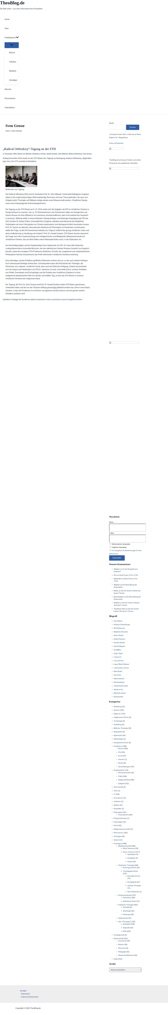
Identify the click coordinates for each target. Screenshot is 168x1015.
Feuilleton (117, 746)
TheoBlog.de (12, 2)
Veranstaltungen (124, 767)
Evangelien (131, 858)
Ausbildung (118, 724)
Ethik (124, 931)
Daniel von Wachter (24, 154)
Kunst (120, 756)
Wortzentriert (118, 697)
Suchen (132, 127)
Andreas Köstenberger (122, 624)
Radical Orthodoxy (75, 154)
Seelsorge (126, 914)
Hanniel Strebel (119, 642)
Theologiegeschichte (130, 871)
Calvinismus (127, 897)
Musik (120, 763)
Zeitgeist (121, 783)
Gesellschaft (118, 770)
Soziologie (117, 836)
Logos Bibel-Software (121, 664)
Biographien (118, 732)
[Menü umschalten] (12, 45)
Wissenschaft (118, 938)
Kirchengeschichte (129, 867)
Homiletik (126, 907)
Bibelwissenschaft (124, 846)
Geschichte (122, 941)
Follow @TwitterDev (116, 143)
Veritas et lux (118, 689)
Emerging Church (133, 876)
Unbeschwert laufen (121, 686)
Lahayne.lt (117, 657)
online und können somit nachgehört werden (64, 299)
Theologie (117, 843)
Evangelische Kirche (121, 742)
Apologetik (126, 924)
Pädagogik (122, 952)
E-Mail (111, 533)
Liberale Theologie (134, 885)
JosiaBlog (117, 650)
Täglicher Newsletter (119, 547)
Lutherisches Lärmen (121, 668)
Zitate (116, 959)
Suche (111, 123)
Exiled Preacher (119, 639)
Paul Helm (117, 675)
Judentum (117, 801)
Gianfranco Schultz (39, 154)
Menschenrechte (124, 772)
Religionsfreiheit (124, 780)
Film (119, 752)
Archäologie (118, 721)
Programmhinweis (120, 818)
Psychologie (118, 822)
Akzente (117, 710)
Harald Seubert (52, 154)
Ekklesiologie (118, 739)
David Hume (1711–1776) (128, 575)
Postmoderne (123, 815)
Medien (116, 805)
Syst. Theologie (123, 922)
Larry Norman (119, 661)
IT (114, 794)
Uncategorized (119, 935)
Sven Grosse (87, 154)
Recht (116, 825)
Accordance (118, 621)
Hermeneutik (118, 787)
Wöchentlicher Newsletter (120, 544)
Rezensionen (118, 833)
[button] (17, 37)
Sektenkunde (123, 918)
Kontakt (23, 991)
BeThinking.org (119, 628)
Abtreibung (118, 706)
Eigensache (118, 735)
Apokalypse (131, 854)
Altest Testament (129, 848)
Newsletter (117, 809)
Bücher (120, 748)
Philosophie (118, 812)
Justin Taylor (118, 653)
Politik (120, 776)
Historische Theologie (126, 865)
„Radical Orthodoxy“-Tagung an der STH (29, 149)
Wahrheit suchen (120, 693)
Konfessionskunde (125, 895)
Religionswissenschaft (122, 829)
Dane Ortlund (118, 635)
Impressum (25, 994)
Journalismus (118, 798)
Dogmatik (126, 928)
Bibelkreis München (121, 632)
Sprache (117, 840)
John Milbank (63, 154)
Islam (116, 791)
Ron (115, 575)
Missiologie (127, 911)
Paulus (129, 861)
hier (8, 161)
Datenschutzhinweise (29, 997)
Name (111, 522)
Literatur (121, 759)
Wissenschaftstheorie (126, 955)
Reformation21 (119, 678)
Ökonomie (122, 948)
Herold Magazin (119, 646)
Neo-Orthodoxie (133, 892)
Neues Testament (129, 852)
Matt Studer (118, 671)
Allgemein (117, 714)
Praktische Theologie (125, 905)
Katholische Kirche (129, 901)
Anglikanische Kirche (121, 717)
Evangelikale (132, 882)
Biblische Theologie (121, 728)
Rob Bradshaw (119, 682)
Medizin (121, 944)
